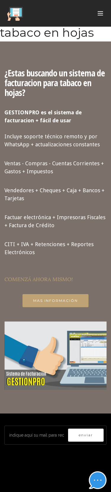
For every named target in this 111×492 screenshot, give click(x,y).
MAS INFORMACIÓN (55, 300)
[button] (98, 480)
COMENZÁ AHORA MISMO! (38, 279)
